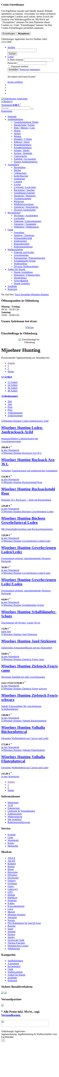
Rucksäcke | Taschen (24, 190)
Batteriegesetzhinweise (19, 822)
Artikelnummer (15, 412)
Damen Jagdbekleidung (26, 161)
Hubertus (12, 900)
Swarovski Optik (16, 940)
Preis (10, 407)
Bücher (17, 170)
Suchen (12, 54)
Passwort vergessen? (30, 69)
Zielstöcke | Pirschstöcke (26, 207)
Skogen (11, 934)
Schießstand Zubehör (24, 193)
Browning (13, 872)
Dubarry (12, 880)
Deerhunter (13, 877)
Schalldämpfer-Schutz (25, 260)
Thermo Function (16, 943)
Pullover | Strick (22, 142)
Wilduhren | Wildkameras (26, 227)
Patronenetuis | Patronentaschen (29, 258)
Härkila (11, 894)
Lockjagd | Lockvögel (25, 187)
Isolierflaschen (21, 176)
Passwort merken (19, 66)
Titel (10, 401)
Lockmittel (19, 218)
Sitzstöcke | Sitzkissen (25, 195)
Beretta (11, 866)
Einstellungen (9, 33)
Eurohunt (12, 883)
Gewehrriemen (21, 255)
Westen (18, 136)
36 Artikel (12, 388)
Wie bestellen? (15, 819)
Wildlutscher (14, 948)
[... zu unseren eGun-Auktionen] (29, 327)
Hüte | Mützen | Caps (24, 127)
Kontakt (12, 834)
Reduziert (12, 289)
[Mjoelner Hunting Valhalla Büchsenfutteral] (23, 720)
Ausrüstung (13, 164)
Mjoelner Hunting (40, 294)
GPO (10, 892)
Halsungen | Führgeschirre (27, 275)
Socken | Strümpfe (23, 153)
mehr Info (6, 631)
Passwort (12, 63)
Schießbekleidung (23, 147)
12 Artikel (12, 382)
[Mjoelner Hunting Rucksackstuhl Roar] (21, 482)
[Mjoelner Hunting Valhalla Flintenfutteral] (23, 750)
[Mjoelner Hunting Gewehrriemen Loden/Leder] (26, 541)
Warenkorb (13, 840)
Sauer (10, 928)
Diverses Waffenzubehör (26, 266)
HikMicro (12, 897)
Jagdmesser (19, 178)
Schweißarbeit (21, 280)
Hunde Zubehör (22, 283)
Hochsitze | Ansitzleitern (26, 215)
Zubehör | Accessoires (25, 159)
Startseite (12, 116)
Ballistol (12, 863)
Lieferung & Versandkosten (21, 811)
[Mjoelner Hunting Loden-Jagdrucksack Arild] (24, 421)
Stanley (11, 937)
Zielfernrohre (20, 241)
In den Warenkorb (10, 450)
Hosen (17, 130)
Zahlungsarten (15, 813)
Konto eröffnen (15, 82)
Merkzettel (13, 846)
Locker (17, 184)
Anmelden (13, 69)
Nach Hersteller (23, 294)
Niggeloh (12, 917)
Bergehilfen (19, 167)
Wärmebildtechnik (23, 238)
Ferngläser (19, 232)
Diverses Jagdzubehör (25, 210)
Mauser (11, 911)
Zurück (11, 363)
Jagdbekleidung (15, 119)
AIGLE (11, 858)
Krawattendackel (16, 906)
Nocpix (11, 920)
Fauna (11, 886)
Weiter (11, 371)
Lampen (18, 181)
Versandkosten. (11, 1015)
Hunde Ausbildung (23, 272)
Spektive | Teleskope (24, 235)
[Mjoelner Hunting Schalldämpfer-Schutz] (22, 605)
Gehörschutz (20, 173)
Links (10, 837)
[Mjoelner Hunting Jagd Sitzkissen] (19, 634)
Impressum (13, 802)
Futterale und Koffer (24, 252)
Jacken (17, 133)
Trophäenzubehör (22, 198)
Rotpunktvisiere (22, 244)
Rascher (12, 926)
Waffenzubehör (15, 249)
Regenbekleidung (22, 144)
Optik (10, 229)
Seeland (11, 931)
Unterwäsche (21, 156)
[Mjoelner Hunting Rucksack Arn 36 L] (21, 453)
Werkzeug (19, 201)
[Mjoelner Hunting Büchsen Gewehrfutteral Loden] (27, 511)
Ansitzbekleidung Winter (26, 122)
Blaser (11, 869)
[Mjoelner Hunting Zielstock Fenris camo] (22, 659)
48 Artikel (12, 390)
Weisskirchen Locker (18, 945)
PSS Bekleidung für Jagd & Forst (24, 923)
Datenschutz (14, 808)
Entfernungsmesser (23, 246)
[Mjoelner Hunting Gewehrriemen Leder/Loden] (26, 573)
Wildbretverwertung (24, 204)
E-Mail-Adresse (15, 59)
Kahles (11, 903)
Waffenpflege (20, 263)
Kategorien (6, 111)
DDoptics (12, 875)
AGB (10, 805)
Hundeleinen (20, 277)
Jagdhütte (12, 286)
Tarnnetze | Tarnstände (25, 224)
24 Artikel (12, 385)
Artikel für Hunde (16, 269)
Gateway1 (13, 889)
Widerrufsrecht (15, 816)
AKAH (11, 860)
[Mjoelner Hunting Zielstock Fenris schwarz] (24, 688)
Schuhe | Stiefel (22, 150)
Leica (10, 909)
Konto (11, 843)
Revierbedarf (14, 212)
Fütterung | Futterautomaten (27, 221)
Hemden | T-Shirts (23, 139)
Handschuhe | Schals (24, 125)
